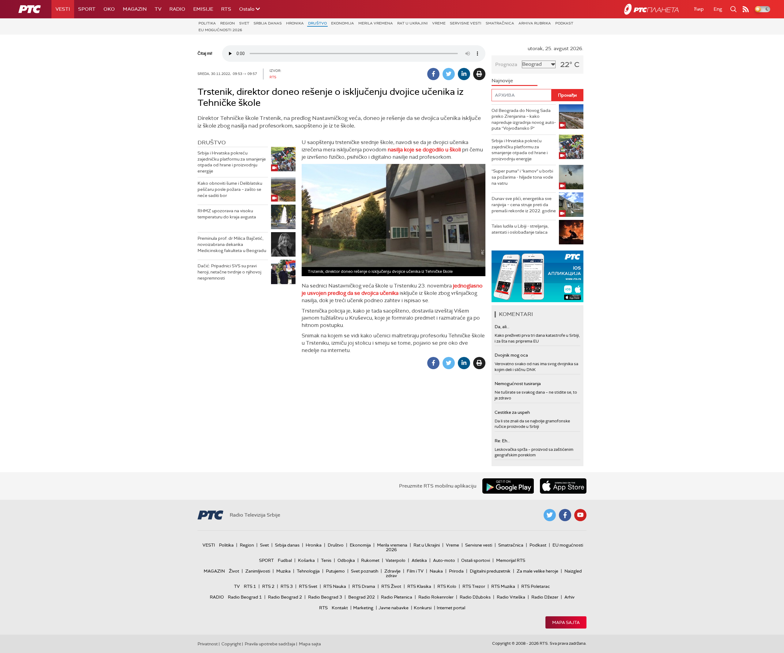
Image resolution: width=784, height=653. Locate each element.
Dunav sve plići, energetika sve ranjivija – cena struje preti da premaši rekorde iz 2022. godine (524, 204)
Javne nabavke (394, 607)
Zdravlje (392, 571)
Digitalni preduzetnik (490, 571)
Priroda (456, 571)
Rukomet (370, 560)
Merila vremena (375, 23)
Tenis (326, 560)
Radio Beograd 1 (245, 597)
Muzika (283, 571)
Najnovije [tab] (502, 80)
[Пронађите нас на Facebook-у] (565, 515)
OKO (109, 9)
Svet (244, 23)
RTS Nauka (334, 586)
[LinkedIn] (464, 74)
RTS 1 (250, 586)
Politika (207, 23)
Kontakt (340, 607)
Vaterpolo (395, 560)
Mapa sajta (566, 622)
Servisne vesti (465, 23)
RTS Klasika (419, 586)
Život (234, 571)
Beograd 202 (361, 597)
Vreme (439, 23)
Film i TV (415, 571)
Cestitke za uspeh (512, 412)
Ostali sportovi (475, 560)
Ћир (699, 9)
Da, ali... (502, 326)
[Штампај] (479, 74)
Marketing (363, 607)
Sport (87, 9)
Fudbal (285, 560)
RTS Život (391, 586)
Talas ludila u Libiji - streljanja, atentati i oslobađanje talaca (520, 229)
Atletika (419, 560)
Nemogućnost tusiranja (518, 383)
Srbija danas (268, 23)
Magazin (135, 9)
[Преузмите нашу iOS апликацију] (563, 486)
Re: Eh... (502, 440)
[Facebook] (433, 74)
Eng (718, 9)
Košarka (306, 560)
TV (158, 9)
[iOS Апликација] (537, 276)
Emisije (203, 9)
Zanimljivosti (257, 571)
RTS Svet (308, 586)
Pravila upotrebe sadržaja (270, 644)
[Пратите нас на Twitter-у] (550, 515)
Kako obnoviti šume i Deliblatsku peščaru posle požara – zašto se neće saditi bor (230, 189)
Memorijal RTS (510, 560)
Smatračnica (500, 23)
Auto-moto (444, 560)
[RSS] (746, 9)
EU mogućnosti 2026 (220, 30)
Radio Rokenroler (436, 597)
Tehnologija (308, 571)
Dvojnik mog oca (511, 355)
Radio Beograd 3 (325, 597)
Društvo (317, 23)
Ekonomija (342, 23)
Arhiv (569, 597)
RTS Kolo (446, 586)
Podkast (564, 23)
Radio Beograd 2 (285, 597)
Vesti (62, 9)
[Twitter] (449, 74)
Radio (177, 9)
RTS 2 (268, 586)
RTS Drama (363, 586)
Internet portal (451, 607)
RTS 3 (287, 586)
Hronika (295, 23)
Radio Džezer (544, 597)
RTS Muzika (503, 586)
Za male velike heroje (537, 571)
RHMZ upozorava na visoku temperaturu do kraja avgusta (227, 214)
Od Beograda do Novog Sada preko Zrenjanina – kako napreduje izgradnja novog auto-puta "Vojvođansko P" (524, 119)
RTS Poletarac (535, 586)
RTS (226, 9)
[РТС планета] (651, 9)
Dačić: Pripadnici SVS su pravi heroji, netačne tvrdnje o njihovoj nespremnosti (229, 271)
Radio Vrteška (511, 597)
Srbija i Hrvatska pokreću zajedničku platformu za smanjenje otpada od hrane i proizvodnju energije (232, 162)
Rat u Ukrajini (412, 23)
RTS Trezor (473, 586)
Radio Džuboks (475, 597)
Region (227, 23)
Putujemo (335, 571)
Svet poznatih (364, 571)
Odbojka (346, 560)
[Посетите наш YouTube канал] (580, 515)
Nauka (436, 571)
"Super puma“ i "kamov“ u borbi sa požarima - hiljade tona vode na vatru (522, 177)
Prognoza (506, 64)
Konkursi (423, 607)
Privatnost (208, 644)
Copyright (231, 644)
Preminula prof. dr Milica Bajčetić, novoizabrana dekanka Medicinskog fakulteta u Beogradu (232, 244)
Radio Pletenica (396, 597)
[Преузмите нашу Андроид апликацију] (508, 486)
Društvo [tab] (212, 142)
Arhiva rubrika (534, 23)
